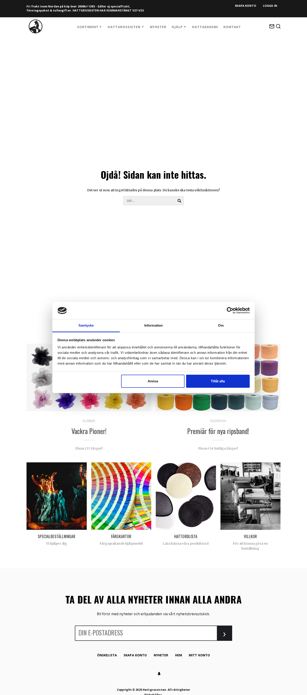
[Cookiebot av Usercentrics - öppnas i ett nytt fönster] (230, 310)
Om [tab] (221, 325)
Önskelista (107, 655)
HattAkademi (205, 27)
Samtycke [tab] (86, 325)
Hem (178, 655)
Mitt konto (199, 655)
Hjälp (177, 27)
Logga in (270, 6)
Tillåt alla (218, 381)
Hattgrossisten (124, 27)
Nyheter (158, 27)
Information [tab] (153, 325)
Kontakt (232, 27)
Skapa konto (245, 6)
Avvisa (153, 381)
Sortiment (87, 27)
